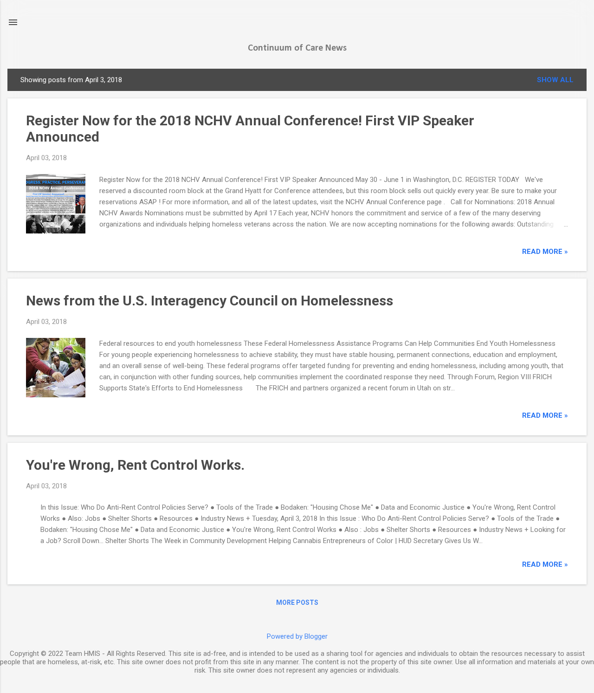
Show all (555, 80)
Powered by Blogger (297, 636)
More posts (297, 602)
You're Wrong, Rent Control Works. (135, 465)
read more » (545, 251)
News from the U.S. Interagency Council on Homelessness (209, 300)
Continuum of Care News (297, 48)
